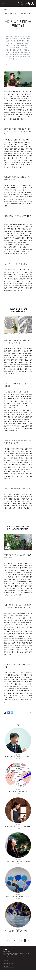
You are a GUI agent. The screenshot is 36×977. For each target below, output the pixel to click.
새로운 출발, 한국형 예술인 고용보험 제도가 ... (18, 757)
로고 (29, 3)
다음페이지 (28, 940)
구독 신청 (6, 960)
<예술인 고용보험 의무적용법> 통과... (18, 896)
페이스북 (8, 712)
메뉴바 (3, 3)
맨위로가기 (30, 712)
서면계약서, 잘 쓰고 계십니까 (18, 791)
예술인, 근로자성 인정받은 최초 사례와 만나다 (18, 861)
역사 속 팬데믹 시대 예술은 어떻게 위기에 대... (18, 931)
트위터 (12, 712)
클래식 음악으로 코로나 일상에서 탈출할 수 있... (18, 826)
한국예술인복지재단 (5, 950)
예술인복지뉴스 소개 (8, 963)
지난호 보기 (6, 966)
